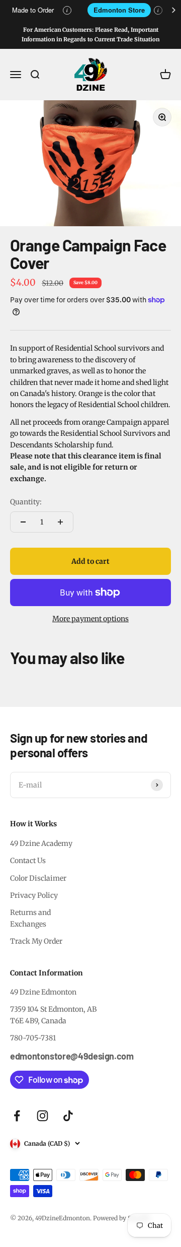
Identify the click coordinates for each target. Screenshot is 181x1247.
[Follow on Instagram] (42, 1116)
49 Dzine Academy (41, 843)
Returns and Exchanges (30, 918)
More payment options (90, 618)
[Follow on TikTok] (68, 1116)
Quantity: (26, 501)
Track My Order (36, 941)
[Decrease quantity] (23, 522)
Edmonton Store (119, 10)
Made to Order (33, 10)
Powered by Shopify (121, 1218)
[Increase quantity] (60, 522)
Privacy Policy (34, 895)
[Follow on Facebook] (17, 1116)
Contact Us (28, 860)
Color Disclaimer (38, 878)
